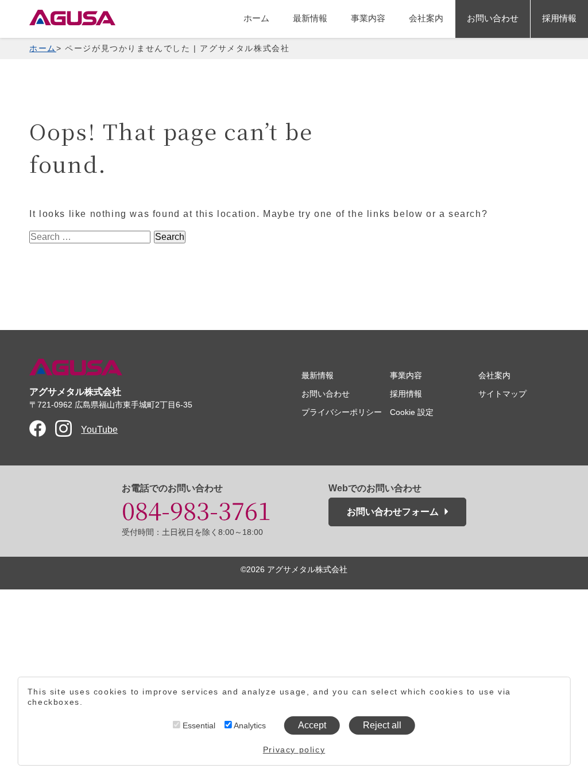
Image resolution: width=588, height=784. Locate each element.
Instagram (63, 428)
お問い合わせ (493, 18)
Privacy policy (294, 749)
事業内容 (368, 18)
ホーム (256, 18)
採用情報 (559, 18)
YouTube (99, 429)
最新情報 (310, 18)
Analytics (249, 725)
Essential (197, 725)
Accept (312, 725)
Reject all (382, 725)
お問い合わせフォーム (393, 512)
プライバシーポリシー (341, 412)
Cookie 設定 (412, 412)
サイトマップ (502, 393)
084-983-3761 (196, 509)
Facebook (37, 428)
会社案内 (426, 18)
